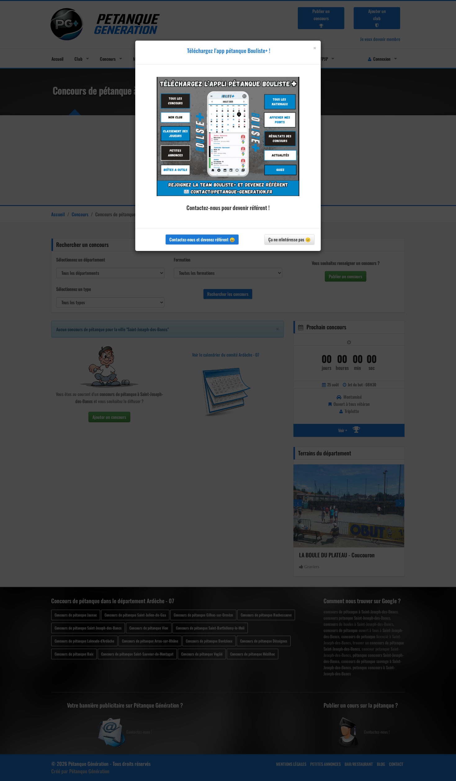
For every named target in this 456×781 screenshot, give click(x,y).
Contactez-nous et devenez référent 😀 (202, 239)
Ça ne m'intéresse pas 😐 (289, 239)
